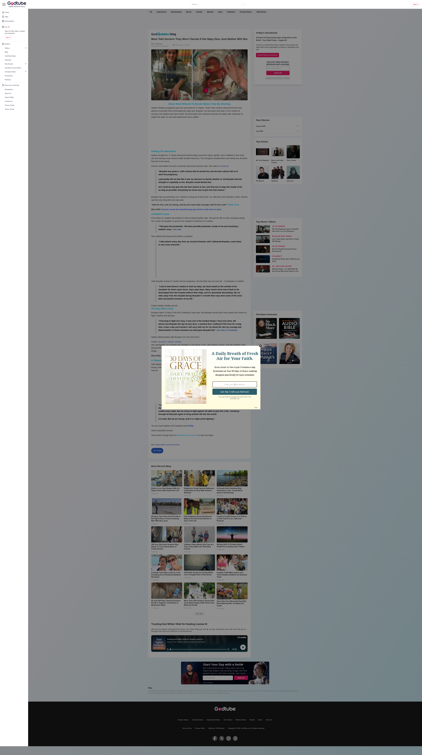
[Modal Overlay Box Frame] (211, 377)
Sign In (8, 37)
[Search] (243, 4)
